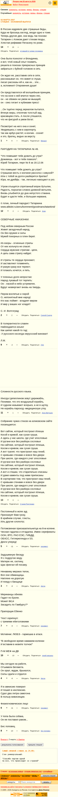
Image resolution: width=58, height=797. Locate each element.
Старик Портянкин (27, 504)
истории (22, 9)
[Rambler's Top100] (17, 794)
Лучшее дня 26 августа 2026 (24, 1)
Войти (15, 5)
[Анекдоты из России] (6, 3)
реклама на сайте (7, 787)
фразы (36, 9)
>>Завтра (20, 739)
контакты (19, 787)
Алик (44, 211)
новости (46, 787)
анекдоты (13, 9)
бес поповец (45, 731)
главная (5, 776)
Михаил (44, 141)
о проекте (27, 787)
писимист (44, 546)
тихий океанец (47, 656)
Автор (43, 586)
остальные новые (16, 771)
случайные (47, 771)
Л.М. (42, 345)
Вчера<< (4, 739)
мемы (29, 9)
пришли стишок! (49, 776)
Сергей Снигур (46, 315)
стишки (43, 9)
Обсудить (4, 51)
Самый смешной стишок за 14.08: (18, 751)
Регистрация (23, 5)
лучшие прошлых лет (33, 771)
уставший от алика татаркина (31, 51)
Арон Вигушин (47, 413)
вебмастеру (37, 787)
